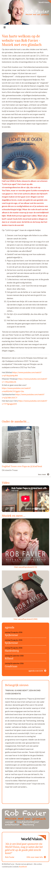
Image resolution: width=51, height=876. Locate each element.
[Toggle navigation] (4, 27)
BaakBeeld (23, 867)
